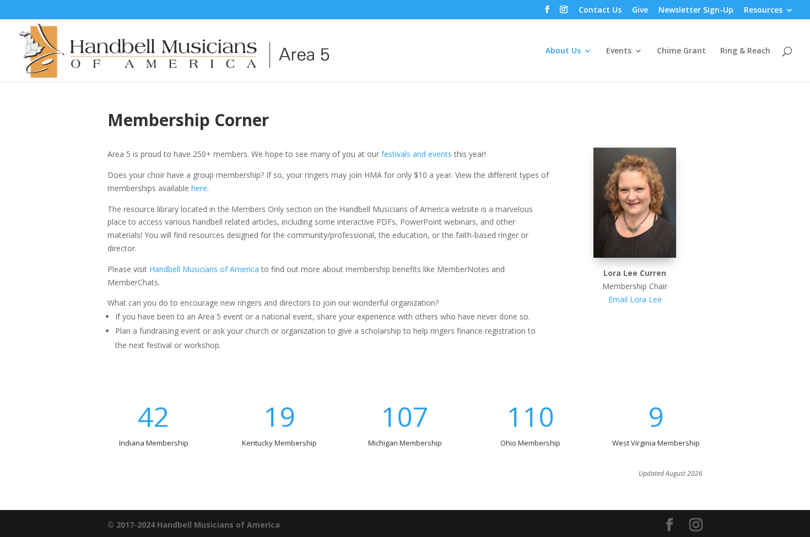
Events (618, 51)
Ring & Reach (745, 51)
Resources (763, 10)
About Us (563, 51)
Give (640, 10)
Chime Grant (681, 51)
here (199, 188)
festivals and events (416, 154)
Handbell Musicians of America (204, 269)
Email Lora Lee (635, 299)
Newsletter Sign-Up (695, 10)
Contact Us (600, 10)
